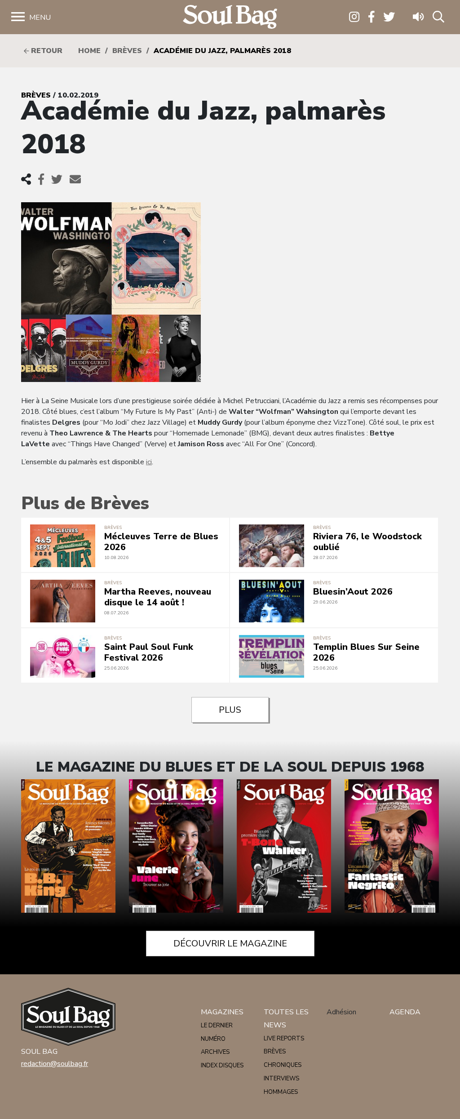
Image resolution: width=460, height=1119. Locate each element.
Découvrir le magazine (230, 943)
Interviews (281, 1079)
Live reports (284, 1039)
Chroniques (282, 1065)
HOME (89, 51)
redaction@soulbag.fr (54, 1064)
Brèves (127, 51)
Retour (45, 51)
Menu (40, 17)
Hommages (281, 1092)
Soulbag (230, 17)
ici (149, 462)
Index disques (222, 1065)
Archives (215, 1052)
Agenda (404, 1012)
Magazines (222, 1012)
